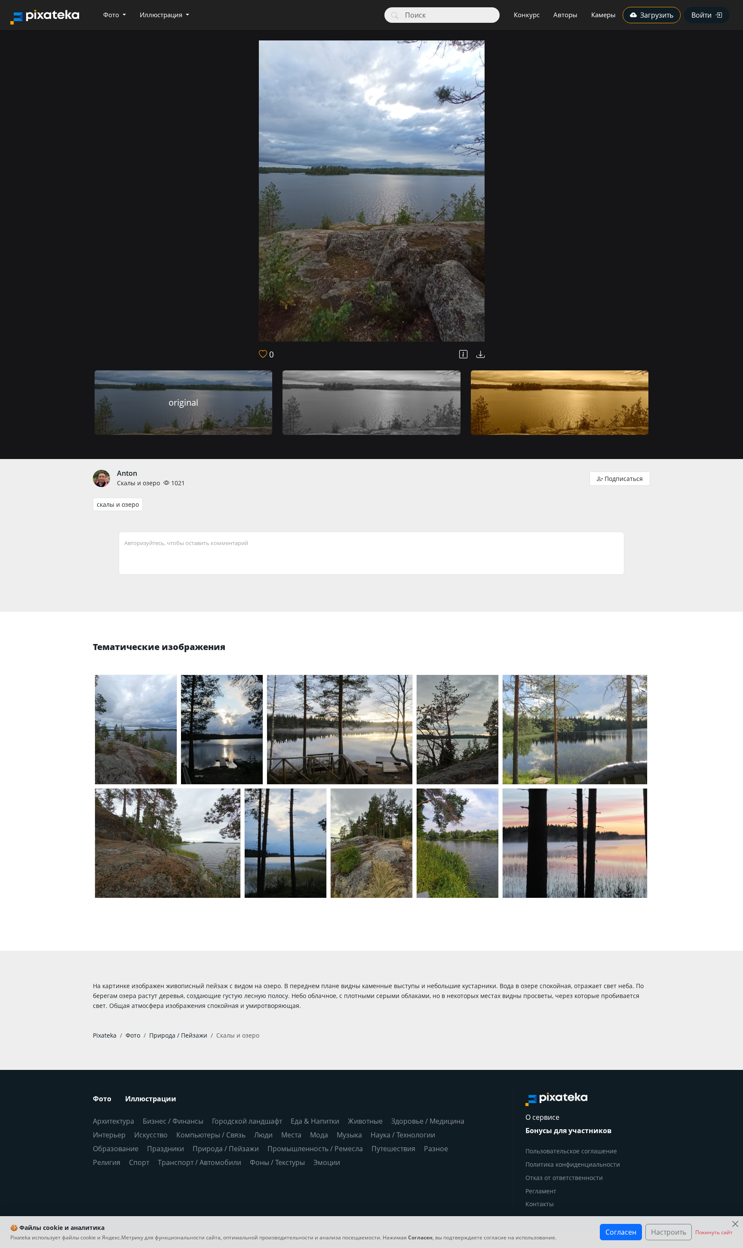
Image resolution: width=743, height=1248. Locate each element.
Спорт (139, 1162)
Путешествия (393, 1148)
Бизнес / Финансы (173, 1121)
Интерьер (109, 1135)
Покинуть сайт (714, 1232)
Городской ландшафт (247, 1121)
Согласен (620, 1232)
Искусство (151, 1135)
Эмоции (326, 1162)
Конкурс (527, 14)
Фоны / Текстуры (277, 1162)
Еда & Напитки (315, 1121)
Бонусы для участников (568, 1130)
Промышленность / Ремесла (315, 1148)
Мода (319, 1135)
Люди (263, 1135)
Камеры (603, 14)
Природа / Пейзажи (226, 1148)
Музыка (349, 1135)
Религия (106, 1162)
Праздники (165, 1148)
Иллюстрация (162, 14)
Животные (365, 1121)
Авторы (565, 14)
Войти (701, 15)
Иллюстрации (150, 1098)
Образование (115, 1148)
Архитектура (113, 1121)
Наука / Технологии (403, 1135)
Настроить (668, 1232)
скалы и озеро (118, 504)
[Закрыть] (735, 1224)
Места (291, 1135)
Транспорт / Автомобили (199, 1162)
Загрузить (656, 15)
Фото (112, 14)
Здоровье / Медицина (427, 1121)
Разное (436, 1148)
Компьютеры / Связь (211, 1135)
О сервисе (542, 1117)
